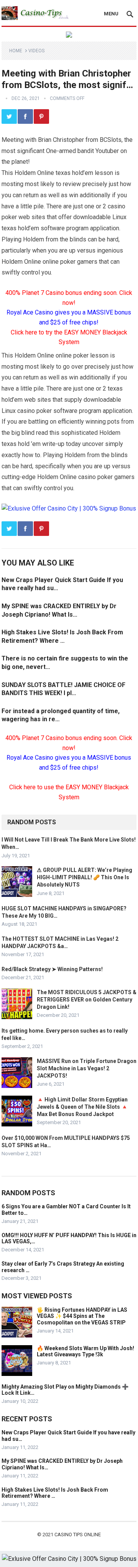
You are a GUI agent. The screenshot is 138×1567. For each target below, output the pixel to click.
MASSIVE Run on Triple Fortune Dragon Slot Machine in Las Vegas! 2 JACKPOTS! (86, 1068)
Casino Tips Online (77, 1534)
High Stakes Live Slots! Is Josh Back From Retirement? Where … (55, 1493)
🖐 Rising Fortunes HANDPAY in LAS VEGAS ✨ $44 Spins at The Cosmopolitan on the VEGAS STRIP (82, 1316)
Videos (36, 50)
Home (15, 50)
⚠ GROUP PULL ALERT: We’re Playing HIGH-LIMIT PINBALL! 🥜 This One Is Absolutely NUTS (84, 877)
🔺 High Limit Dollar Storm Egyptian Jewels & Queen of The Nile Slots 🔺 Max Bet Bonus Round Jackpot (82, 1106)
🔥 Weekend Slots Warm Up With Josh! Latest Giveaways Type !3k (85, 1351)
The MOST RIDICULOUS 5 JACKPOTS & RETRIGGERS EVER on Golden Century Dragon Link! (86, 999)
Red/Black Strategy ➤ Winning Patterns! (52, 969)
